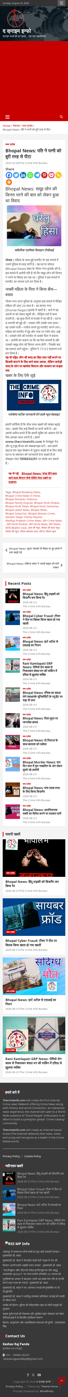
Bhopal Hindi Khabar (46, 503)
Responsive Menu (61, 3)
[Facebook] (9, 175)
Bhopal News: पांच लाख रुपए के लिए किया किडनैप (41, 790)
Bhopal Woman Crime (41, 513)
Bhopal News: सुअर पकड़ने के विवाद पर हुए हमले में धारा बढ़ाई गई (35, 550)
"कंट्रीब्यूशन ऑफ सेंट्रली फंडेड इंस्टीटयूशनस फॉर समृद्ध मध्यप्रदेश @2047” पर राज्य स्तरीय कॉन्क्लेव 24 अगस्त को (32, 1272)
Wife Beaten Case (16, 527)
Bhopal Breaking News (26, 492)
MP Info (22, 1243)
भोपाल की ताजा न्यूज (50, 527)
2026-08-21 (29, 602)
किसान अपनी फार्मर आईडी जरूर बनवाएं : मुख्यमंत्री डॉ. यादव (32, 1265)
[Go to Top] (61, 1380)
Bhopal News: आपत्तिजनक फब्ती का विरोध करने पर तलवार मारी (42, 812)
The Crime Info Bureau (34, 163)
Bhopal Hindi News (17, 506)
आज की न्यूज (34, 527)
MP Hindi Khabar (17, 524)
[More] (9, 182)
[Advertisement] (34, 77)
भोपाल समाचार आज (29, 531)
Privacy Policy (11, 1156)
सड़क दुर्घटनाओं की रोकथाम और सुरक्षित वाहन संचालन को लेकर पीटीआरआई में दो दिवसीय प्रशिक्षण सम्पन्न (33, 1315)
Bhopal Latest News (17, 510)
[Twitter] (16, 175)
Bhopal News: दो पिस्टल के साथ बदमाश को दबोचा (40, 742)
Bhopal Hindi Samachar (44, 506)
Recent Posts (19, 583)
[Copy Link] (58, 175)
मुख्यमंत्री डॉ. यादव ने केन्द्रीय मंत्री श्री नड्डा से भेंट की (30, 1260)
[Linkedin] (23, 175)
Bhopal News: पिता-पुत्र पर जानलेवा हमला (40, 720)
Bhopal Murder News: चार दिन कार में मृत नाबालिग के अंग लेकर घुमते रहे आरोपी (42, 766)
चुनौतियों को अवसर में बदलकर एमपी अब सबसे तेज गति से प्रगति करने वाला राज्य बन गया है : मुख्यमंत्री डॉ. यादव (33, 1280)
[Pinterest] (44, 175)
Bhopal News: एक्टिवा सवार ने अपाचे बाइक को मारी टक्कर (33, 565)
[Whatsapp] (30, 175)
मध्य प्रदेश (10, 144)
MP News (54, 524)
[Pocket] (51, 175)
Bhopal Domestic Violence (21, 499)
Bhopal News (39, 510)
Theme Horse (49, 1386)
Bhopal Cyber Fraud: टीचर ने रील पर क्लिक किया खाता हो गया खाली (41, 619)
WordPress (46, 1391)
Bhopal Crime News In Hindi (22, 495)
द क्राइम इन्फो (17, 30)
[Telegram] (37, 175)
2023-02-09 (12, 163)
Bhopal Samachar (16, 513)
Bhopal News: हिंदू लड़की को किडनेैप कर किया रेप (41, 596)
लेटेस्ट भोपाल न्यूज (47, 531)
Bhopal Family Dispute (19, 503)
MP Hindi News (38, 524)
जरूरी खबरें (12, 834)
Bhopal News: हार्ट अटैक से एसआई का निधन (40, 643)
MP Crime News (52, 520)
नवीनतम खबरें (14, 1165)
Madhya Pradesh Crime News (23, 520)
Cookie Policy (32, 1156)
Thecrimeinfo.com (14, 1100)
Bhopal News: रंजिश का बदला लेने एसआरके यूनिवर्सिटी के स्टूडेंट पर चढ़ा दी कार (43, 696)
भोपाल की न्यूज (12, 531)
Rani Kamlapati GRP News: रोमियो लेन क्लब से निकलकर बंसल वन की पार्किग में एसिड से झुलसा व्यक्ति (40, 669)
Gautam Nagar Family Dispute (23, 517)
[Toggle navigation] (7, 117)
